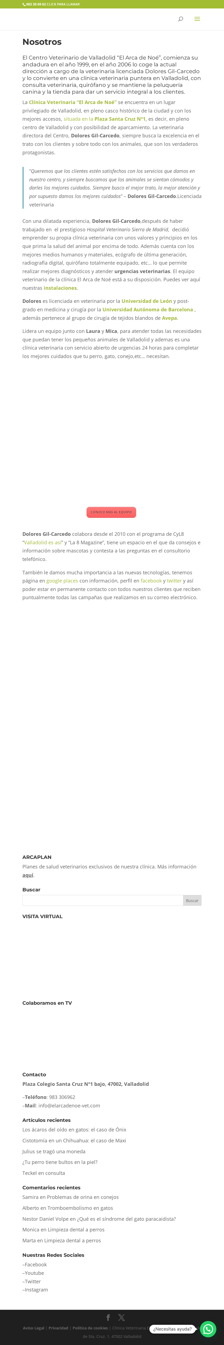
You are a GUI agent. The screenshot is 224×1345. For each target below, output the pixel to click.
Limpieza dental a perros (76, 1229)
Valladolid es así (42, 542)
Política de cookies (90, 1328)
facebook (151, 580)
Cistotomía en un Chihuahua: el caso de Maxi (74, 1140)
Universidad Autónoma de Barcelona (147, 309)
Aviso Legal (33, 1328)
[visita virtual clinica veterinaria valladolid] (63, 988)
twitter (174, 580)
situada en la (79, 119)
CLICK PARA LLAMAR (53, 4)
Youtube (34, 1273)
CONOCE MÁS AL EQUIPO (111, 512)
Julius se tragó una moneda (54, 1151)
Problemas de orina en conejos (83, 1197)
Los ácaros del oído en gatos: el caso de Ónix (74, 1129)
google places (62, 580)
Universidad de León (147, 301)
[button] (208, 1329)
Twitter (33, 1281)
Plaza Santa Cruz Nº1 (120, 119)
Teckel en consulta (43, 1173)
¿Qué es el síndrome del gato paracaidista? (126, 1219)
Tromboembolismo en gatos (80, 1208)
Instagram (36, 1289)
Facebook (36, 1264)
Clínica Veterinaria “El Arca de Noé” (73, 102)
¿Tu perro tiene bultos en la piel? (60, 1162)
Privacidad (58, 1328)
